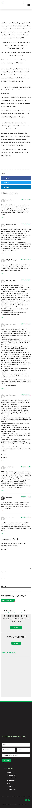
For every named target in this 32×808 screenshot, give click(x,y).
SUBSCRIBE (7, 760)
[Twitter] (29, 800)
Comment (4, 549)
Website (3, 586)
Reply (2, 217)
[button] (16, 178)
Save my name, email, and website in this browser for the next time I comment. (13, 596)
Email (3, 579)
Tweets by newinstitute (9, 652)
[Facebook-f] (26, 800)
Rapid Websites (25, 804)
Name (3, 572)
